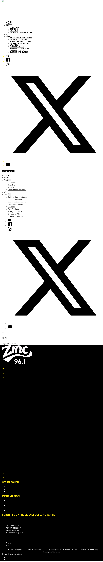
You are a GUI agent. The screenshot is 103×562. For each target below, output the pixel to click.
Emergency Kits (17, 50)
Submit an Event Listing (20, 41)
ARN (7, 557)
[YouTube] (8, 166)
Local (8, 36)
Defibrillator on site (19, 43)
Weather (14, 31)
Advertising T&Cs (12, 505)
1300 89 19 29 (17, 545)
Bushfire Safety (17, 47)
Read (8, 25)
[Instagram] (7, 66)
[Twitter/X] (53, 161)
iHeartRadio (10, 559)
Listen (9, 22)
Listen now (7, 171)
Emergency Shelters (19, 52)
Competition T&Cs (13, 503)
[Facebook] (8, 61)
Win (7, 34)
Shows (9, 24)
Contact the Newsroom (21, 33)
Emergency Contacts (19, 48)
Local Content (11, 510)
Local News (15, 27)
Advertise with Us (12, 489)
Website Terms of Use (14, 508)
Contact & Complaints (14, 487)
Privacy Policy (11, 500)
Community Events (18, 40)
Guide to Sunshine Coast (21, 38)
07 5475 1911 (17, 543)
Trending (14, 29)
